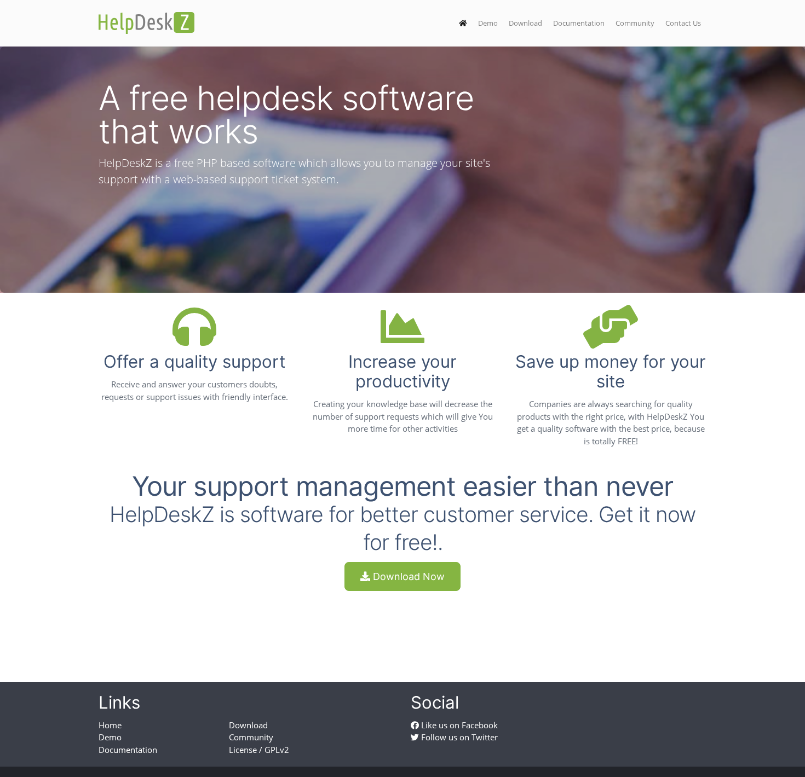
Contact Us (683, 23)
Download (525, 23)
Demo (488, 23)
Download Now (407, 576)
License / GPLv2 (259, 749)
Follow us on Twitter (458, 737)
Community (635, 23)
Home (110, 725)
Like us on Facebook (458, 725)
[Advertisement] (402, 626)
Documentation (579, 23)
